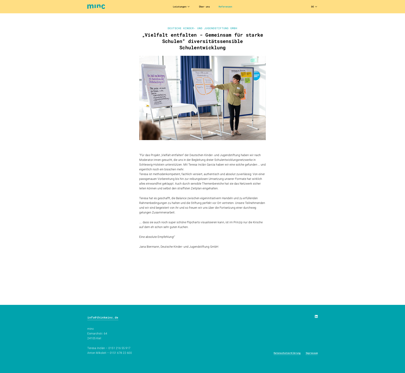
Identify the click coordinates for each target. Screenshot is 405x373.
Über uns (204, 6)
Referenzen (225, 6)
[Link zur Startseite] (97, 6)
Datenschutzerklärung (287, 352)
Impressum (312, 352)
